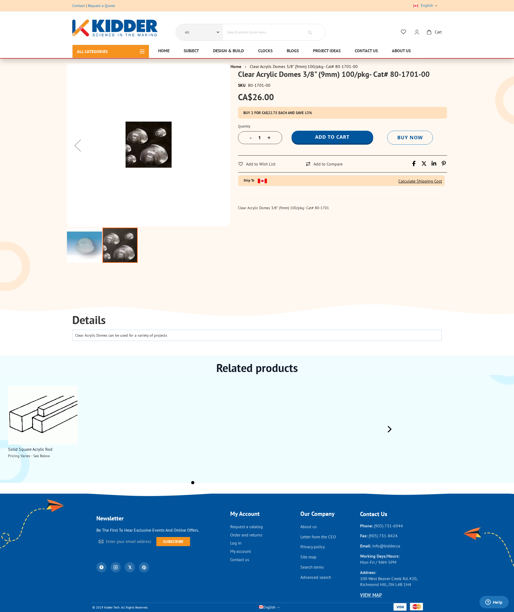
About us (308, 526)
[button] (77, 145)
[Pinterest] (144, 567)
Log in (235, 543)
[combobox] (260, 32)
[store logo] (115, 29)
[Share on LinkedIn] (433, 163)
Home (235, 66)
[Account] (417, 32)
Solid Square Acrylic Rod (30, 449)
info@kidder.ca (386, 546)
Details (89, 320)
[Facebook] (101, 567)
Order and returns (246, 535)
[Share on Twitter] (424, 163)
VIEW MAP (371, 595)
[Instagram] (116, 567)
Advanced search (315, 577)
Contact (78, 5)
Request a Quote (101, 5)
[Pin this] (443, 163)
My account (240, 551)
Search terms (312, 567)
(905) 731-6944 (388, 525)
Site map (308, 557)
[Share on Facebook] (414, 163)
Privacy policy (312, 546)
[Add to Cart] (71, 397)
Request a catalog (246, 526)
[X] (130, 567)
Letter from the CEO (318, 536)
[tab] (89, 320)
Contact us (239, 559)
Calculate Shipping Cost (420, 181)
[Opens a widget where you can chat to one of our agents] (494, 602)
